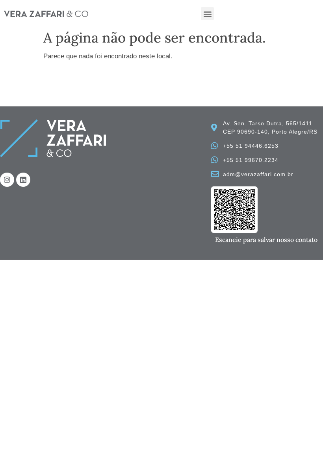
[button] (207, 13)
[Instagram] (7, 180)
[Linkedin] (23, 180)
